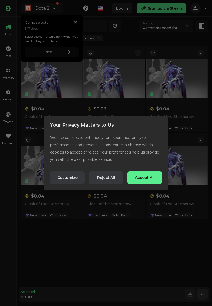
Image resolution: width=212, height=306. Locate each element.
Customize (67, 177)
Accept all (144, 177)
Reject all (106, 177)
